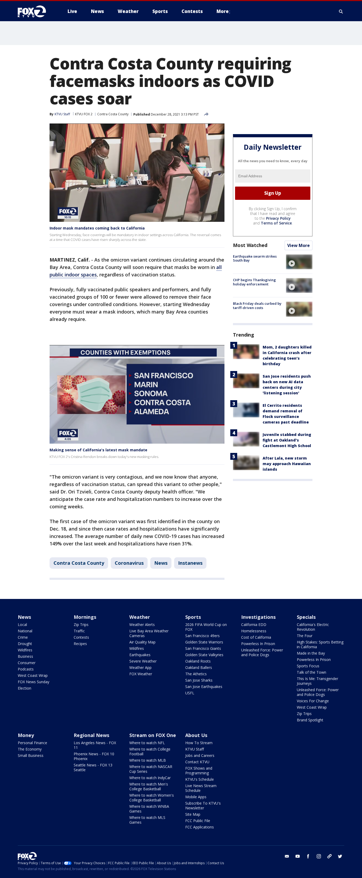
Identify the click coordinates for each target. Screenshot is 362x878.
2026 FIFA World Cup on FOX (206, 627)
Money (26, 735)
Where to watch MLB (147, 760)
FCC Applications (199, 827)
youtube (297, 856)
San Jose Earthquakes (203, 686)
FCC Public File (197, 820)
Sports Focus (308, 665)
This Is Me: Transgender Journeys (317, 681)
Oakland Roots (198, 661)
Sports (193, 617)
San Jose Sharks (199, 680)
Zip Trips (81, 624)
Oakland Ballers (198, 667)
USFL (189, 692)
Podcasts (26, 669)
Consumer (27, 662)
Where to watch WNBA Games (149, 809)
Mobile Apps (195, 796)
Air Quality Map (142, 642)
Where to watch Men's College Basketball (148, 786)
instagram (319, 856)
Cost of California (256, 637)
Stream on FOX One (152, 735)
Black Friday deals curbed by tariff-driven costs (257, 305)
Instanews (190, 563)
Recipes (80, 643)
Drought (25, 643)
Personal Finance (32, 742)
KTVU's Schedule (199, 779)
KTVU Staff (194, 749)
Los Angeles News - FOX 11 (95, 745)
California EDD (253, 624)
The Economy (30, 749)
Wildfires (25, 649)
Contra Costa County (113, 114)
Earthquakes (140, 654)
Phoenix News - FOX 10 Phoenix (94, 756)
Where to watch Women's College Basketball (151, 797)
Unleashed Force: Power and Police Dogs (262, 652)
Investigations (258, 617)
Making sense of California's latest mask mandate (98, 449)
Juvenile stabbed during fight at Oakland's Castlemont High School (287, 440)
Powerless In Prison (258, 643)
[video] (299, 261)
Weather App (140, 667)
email (287, 856)
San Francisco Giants (203, 648)
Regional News (91, 735)
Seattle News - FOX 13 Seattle (93, 767)
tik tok (329, 856)
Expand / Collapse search (341, 11)
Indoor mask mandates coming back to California (97, 228)
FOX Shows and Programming (198, 770)
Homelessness (253, 630)
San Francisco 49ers (202, 635)
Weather (139, 617)
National (25, 630)
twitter (340, 856)
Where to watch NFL (147, 742)
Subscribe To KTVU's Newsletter (203, 805)
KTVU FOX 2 (83, 114)
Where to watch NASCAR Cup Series (150, 769)
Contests (81, 637)
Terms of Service (276, 223)
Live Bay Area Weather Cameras (149, 633)
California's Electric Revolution (313, 627)
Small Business (30, 755)
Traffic (79, 630)
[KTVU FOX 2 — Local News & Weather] (35, 11)
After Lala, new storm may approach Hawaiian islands (287, 464)
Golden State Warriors (204, 642)
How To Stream (199, 742)
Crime (23, 637)
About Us (196, 735)
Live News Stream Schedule (201, 788)
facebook (308, 856)
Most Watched (250, 245)
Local (22, 624)
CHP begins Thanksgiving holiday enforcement (254, 281)
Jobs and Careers (199, 755)
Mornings (85, 617)
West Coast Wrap (33, 675)
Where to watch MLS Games (147, 820)
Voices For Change (313, 700)
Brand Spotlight (310, 719)
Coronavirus (129, 563)
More (223, 11)
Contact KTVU (197, 761)
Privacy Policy (278, 218)
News (160, 563)
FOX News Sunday (33, 681)
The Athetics (196, 673)
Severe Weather (143, 661)
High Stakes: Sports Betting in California (320, 644)
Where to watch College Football (149, 751)
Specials (306, 617)
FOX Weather (140, 673)
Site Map (192, 814)
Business (25, 656)
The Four (304, 635)
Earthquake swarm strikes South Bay (255, 258)
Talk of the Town (311, 672)
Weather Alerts (142, 624)
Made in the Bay (311, 653)
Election (24, 688)
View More (298, 245)
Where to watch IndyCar (150, 777)
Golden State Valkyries (204, 654)
